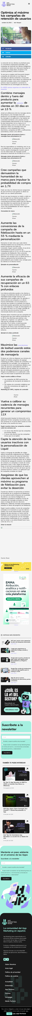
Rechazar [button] (23, 1014)
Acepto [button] (9, 1013)
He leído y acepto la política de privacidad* (14, 741)
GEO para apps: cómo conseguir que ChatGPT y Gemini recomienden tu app (15, 810)
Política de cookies (11, 976)
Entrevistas (9, 986)
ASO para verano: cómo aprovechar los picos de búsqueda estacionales (20, 641)
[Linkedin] (4, 959)
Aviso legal (9, 968)
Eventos (7, 993)
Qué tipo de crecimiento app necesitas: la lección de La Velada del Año (15, 836)
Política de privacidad (12, 972)
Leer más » (14, 643)
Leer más (16, 1014)
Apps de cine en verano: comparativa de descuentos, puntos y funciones (21, 679)
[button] (29, 3)
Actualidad (9, 982)
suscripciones (23, 345)
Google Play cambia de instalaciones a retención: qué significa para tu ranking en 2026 (21, 670)
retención (20, 103)
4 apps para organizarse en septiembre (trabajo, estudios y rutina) (19, 650)
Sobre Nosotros (10, 964)
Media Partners (10, 1001)
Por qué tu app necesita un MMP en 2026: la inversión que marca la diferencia (15, 783)
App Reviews (9, 989)
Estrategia (8, 997)
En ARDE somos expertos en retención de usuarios (15, 88)
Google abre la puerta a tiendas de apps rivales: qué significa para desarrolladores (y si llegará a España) (20, 660)
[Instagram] (7, 959)
